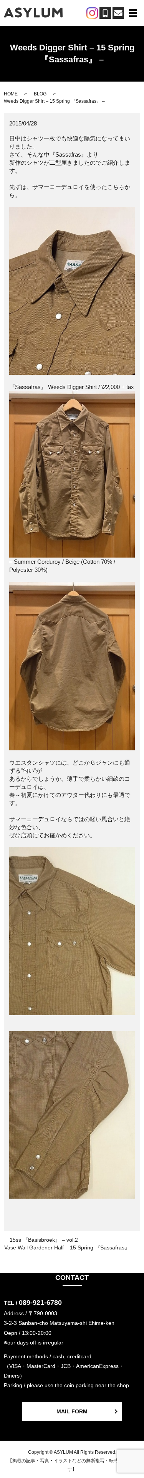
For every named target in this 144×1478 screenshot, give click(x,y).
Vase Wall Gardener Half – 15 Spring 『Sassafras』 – (69, 1247)
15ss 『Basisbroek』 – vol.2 (44, 1240)
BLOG (40, 94)
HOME (11, 94)
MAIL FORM (72, 1411)
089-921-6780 (40, 1302)
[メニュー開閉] (133, 13)
